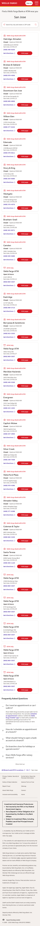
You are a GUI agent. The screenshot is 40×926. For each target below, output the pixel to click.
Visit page (24, 53)
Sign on (29, 3)
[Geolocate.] (4, 24)
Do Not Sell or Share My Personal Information (28, 777)
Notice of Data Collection (9, 782)
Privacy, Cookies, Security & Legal (10, 777)
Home (23, 794)
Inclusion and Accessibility (10, 794)
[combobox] (20, 25)
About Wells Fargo (7, 790)
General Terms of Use (27, 782)
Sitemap (23, 786)
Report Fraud (6, 786)
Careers (23, 790)
